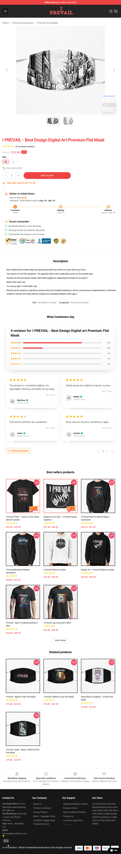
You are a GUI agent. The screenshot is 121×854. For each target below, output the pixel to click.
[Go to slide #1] (53, 121)
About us (37, 804)
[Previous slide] (7, 70)
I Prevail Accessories (22, 23)
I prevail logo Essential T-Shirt (57, 623)
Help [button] (115, 850)
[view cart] (115, 11)
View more (60, 640)
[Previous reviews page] (98, 451)
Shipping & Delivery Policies (75, 804)
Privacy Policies (40, 812)
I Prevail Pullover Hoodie (55, 570)
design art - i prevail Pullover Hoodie (97, 570)
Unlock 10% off (6, 841)
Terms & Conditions (42, 808)
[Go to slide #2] (68, 121)
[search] (111, 11)
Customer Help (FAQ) (72, 820)
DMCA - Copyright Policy (44, 816)
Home (5, 23)
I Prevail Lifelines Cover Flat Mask (59, 697)
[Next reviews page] (112, 451)
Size (4, 157)
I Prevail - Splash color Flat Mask (21, 697)
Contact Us (68, 816)
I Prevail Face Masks (47, 23)
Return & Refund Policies (74, 812)
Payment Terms (70, 808)
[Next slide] (114, 70)
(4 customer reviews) (25, 146)
